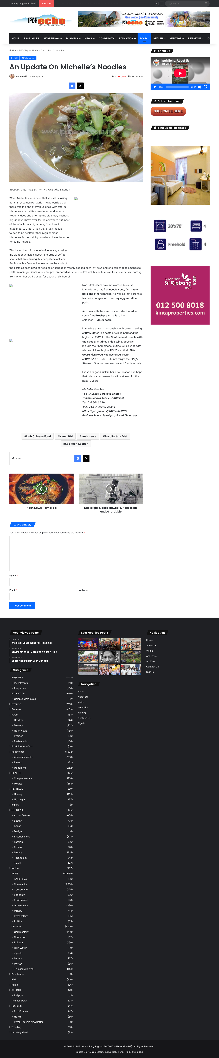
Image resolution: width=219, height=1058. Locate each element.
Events (18, 762)
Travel (17, 863)
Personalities (21, 915)
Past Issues (31, 38)
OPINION (16, 926)
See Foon (20, 76)
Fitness (18, 847)
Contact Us (84, 718)
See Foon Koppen (76, 443)
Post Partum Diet (116, 436)
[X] (80, 86)
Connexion (20, 937)
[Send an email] (26, 76)
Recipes (18, 735)
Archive (82, 712)
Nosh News (28, 58)
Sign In (81, 723)
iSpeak (18, 953)
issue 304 (66, 436)
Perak (14, 984)
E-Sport (18, 995)
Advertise (83, 707)
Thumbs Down (19, 1000)
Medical (18, 783)
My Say (18, 963)
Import (15, 804)
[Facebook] (72, 86)
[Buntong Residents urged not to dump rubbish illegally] (131, 657)
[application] (180, 73)
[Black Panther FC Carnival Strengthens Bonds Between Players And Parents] (88, 657)
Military (18, 910)
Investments (21, 682)
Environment (21, 900)
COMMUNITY (106, 38)
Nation (15, 868)
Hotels (17, 1016)
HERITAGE (176, 38)
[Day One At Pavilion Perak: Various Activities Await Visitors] (109, 669)
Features (16, 709)
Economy (19, 894)
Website (83, 590)
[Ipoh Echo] (41, 20)
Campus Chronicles (25, 698)
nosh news (88, 436)
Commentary (21, 931)
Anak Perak (20, 878)
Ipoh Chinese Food (38, 436)
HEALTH (158, 38)
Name (13, 575)
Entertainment (22, 836)
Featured (16, 704)
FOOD (143, 38)
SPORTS (16, 990)
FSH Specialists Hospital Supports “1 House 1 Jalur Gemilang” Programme (95, 3)
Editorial (18, 942)
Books (17, 825)
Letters (18, 958)
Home (15, 38)
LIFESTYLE (194, 38)
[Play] (155, 87)
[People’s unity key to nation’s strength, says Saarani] (88, 644)
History (18, 794)
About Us (83, 696)
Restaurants (20, 741)
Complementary (23, 778)
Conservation (21, 889)
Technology (20, 857)
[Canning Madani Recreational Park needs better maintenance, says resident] (88, 669)
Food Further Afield (21, 746)
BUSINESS (72, 38)
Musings (18, 725)
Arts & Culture (22, 815)
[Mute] (199, 87)
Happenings (17, 751)
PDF (13, 979)
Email (13, 590)
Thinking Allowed (24, 968)
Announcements (23, 757)
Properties (20, 688)
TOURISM (16, 1006)
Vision (81, 702)
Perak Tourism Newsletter (28, 1021)
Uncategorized (19, 1032)
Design (18, 831)
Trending (16, 1027)
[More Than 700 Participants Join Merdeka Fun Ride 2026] (109, 644)
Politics (18, 921)
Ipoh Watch (20, 947)
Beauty (18, 820)
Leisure (18, 852)
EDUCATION (126, 38)
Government (21, 905)
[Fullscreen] (205, 87)
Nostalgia (19, 799)
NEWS (88, 38)
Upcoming (20, 767)
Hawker (18, 720)
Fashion (18, 841)
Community (20, 884)
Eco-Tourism (21, 1011)
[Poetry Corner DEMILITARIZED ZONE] (109, 657)
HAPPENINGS (52, 38)
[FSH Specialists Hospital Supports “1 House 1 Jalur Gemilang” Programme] (131, 669)
